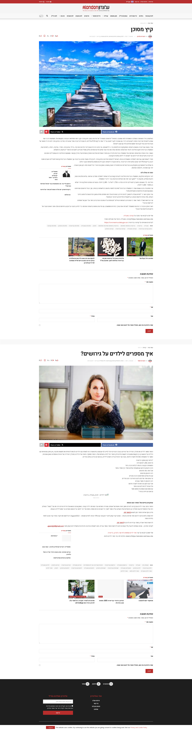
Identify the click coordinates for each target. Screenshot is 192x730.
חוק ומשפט (113, 16)
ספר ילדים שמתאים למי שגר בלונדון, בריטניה (122, 533)
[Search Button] (47, 16)
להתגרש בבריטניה (77, 568)
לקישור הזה (120, 522)
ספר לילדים (124, 571)
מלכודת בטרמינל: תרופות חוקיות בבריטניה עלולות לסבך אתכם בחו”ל (112, 259)
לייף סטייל (102, 361)
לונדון (94, 226)
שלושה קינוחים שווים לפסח (62, 558)
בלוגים (141, 16)
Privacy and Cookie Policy (138, 727)
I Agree (50, 727)
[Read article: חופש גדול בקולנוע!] (140, 246)
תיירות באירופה (113, 36)
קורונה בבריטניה (120, 229)
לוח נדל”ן (54, 16)
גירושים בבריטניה (110, 565)
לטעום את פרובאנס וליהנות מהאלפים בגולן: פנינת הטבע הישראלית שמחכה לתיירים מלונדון (81, 260)
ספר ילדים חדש (134, 571)
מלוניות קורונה (52, 226)
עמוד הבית (150, 23)
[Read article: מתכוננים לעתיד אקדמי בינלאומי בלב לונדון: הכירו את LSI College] (81, 589)
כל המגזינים (133, 16)
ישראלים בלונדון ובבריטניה (113, 361)
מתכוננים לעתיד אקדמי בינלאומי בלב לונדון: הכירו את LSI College (81, 601)
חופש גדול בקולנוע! (146, 258)
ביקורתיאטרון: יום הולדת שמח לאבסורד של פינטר (55, 189)
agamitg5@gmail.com (56, 526)
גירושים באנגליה (122, 565)
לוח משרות (70, 16)
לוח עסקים (79, 16)
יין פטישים (54, 536)
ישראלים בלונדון (101, 568)
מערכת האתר (141, 361)
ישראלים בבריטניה (113, 568)
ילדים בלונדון (137, 568)
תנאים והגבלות (96, 706)
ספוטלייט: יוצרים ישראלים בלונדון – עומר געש (53, 175)
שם (151, 307)
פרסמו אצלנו (143, 2)
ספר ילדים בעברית (146, 571)
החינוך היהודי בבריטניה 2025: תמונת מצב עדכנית (111, 601)
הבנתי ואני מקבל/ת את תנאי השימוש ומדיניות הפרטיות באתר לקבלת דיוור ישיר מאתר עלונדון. (59, 707)
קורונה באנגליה (129, 216)
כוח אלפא (67, 195)
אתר (152, 316)
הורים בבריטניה (66, 565)
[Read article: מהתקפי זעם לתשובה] (140, 589)
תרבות (63, 16)
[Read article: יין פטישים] (66, 538)
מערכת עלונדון (141, 36)
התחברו (48, 2)
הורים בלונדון (55, 565)
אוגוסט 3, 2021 (129, 361)
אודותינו (150, 2)
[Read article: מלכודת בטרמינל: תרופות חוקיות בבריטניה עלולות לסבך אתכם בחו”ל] (111, 246)
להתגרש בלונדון (64, 568)
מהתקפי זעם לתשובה (146, 600)
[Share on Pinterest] (46, 132)
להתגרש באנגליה (89, 568)
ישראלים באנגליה (126, 568)
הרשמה (41, 2)
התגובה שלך (149, 282)
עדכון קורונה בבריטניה (145, 229)
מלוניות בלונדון (62, 226)
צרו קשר (137, 2)
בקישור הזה (127, 512)
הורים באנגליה (77, 565)
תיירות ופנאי (96, 16)
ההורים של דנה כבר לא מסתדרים (93, 565)
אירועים (86, 16)
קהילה (106, 16)
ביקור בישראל (74, 254)
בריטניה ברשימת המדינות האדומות (108, 226)
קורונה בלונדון (109, 229)
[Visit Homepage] (96, 8)
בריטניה (139, 226)
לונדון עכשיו (149, 16)
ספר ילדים (49, 568)
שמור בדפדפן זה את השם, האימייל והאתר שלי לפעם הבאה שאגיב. (134, 325)
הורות (139, 347)
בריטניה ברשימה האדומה (128, 226)
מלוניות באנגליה (86, 226)
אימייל (92, 316)
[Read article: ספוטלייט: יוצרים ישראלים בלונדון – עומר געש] (66, 174)
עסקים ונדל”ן (123, 16)
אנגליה (146, 226)
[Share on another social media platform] (42, 132)
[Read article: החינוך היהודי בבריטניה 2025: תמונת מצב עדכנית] (111, 589)
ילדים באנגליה (45, 565)
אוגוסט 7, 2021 (129, 36)
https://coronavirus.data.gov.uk (116, 222)
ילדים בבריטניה (147, 568)
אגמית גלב (145, 565)
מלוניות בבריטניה (74, 226)
